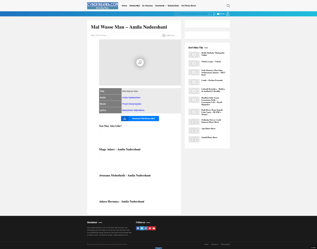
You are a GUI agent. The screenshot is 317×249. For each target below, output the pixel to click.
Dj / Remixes (147, 6)
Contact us (214, 244)
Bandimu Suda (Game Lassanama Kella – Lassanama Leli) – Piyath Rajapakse (211, 101)
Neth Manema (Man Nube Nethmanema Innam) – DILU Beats (213, 72)
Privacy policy (225, 244)
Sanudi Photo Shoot (209, 137)
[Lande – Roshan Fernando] (194, 82)
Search (208, 14)
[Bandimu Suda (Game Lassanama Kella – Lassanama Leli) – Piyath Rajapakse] (194, 100)
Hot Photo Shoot (188, 6)
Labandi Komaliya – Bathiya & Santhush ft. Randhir (213, 90)
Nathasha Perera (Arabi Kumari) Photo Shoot (211, 120)
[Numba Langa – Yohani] (194, 63)
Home (124, 6)
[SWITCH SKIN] (214, 13)
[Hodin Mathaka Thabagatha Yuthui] (194, 55)
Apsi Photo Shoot (208, 128)
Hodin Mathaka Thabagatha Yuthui (213, 53)
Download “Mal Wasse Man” (143, 118)
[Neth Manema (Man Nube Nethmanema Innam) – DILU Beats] (194, 72)
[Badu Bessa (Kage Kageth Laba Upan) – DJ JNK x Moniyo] (194, 112)
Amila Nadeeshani (131, 97)
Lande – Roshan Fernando (212, 80)
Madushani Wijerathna (133, 110)
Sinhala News (173, 6)
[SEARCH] (228, 5)
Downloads (159, 6)
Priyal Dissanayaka (131, 104)
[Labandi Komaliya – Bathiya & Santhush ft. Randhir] (194, 91)
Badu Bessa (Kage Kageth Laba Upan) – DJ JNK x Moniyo (212, 112)
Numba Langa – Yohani (211, 61)
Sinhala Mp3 (134, 6)
